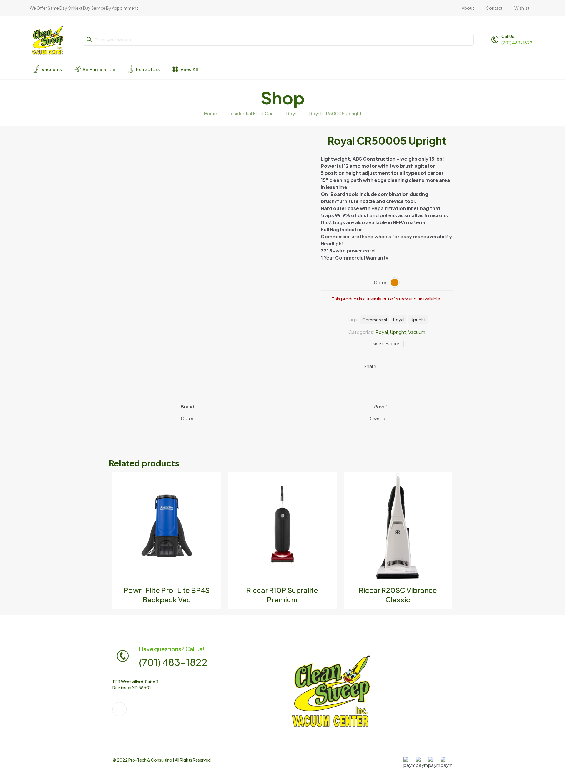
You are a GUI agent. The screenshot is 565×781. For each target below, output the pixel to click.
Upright (398, 332)
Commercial (374, 319)
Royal (292, 113)
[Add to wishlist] (212, 493)
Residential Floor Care (251, 113)
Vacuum (416, 332)
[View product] (212, 480)
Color (380, 282)
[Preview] (212, 506)
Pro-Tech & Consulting (150, 759)
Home (210, 113)
